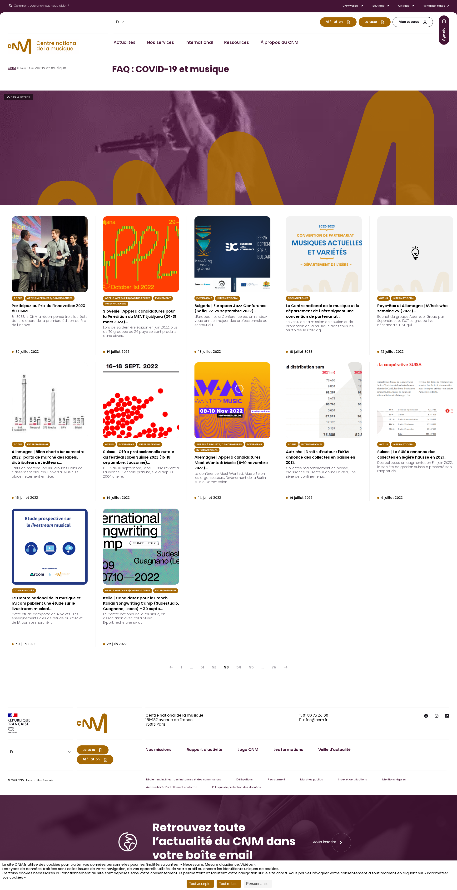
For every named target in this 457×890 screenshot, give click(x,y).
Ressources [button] (236, 43)
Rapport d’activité (204, 750)
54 (238, 667)
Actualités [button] (124, 43)
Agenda (444, 34)
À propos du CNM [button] (279, 43)
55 (251, 667)
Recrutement (276, 780)
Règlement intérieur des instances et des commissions (183, 780)
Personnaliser (258, 884)
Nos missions (158, 750)
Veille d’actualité (334, 750)
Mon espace (408, 22)
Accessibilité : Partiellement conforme (171, 787)
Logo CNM (248, 750)
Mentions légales (394, 780)
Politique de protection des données (236, 787)
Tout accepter (200, 884)
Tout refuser (229, 884)
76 (274, 667)
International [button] (199, 43)
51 (202, 667)
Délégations (244, 780)
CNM (12, 68)
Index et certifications (352, 780)
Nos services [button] (160, 43)
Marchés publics (311, 780)
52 (214, 667)
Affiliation (334, 22)
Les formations (288, 750)
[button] (120, 22)
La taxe (370, 22)
